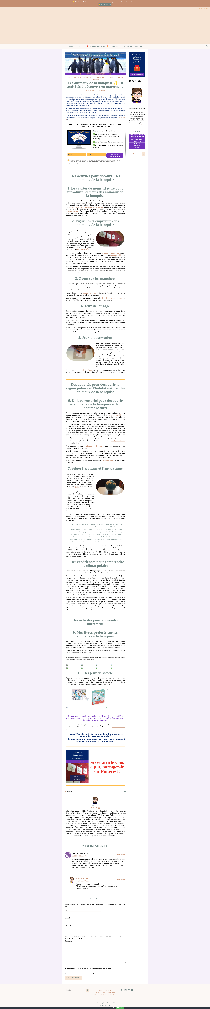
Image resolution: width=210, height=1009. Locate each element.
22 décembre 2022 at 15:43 (80, 856)
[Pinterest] (136, 81)
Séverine (69, 791)
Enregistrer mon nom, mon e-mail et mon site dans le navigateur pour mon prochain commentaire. (93, 937)
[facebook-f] (199, 8)
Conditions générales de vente (105, 994)
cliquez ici (138, 125)
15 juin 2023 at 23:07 (82, 881)
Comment (68, 941)
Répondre (121, 854)
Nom (67, 910)
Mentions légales (105, 990)
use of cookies (112, 1007)
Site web (68, 926)
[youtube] (207, 8)
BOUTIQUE (116, 46)
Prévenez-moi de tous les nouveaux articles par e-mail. (85, 974)
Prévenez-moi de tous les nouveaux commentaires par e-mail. (88, 969)
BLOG (79, 46)
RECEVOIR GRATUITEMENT (114, 155)
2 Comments (101, 90)
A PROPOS (128, 46)
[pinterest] (204, 8)
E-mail (67, 918)
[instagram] (201, 8)
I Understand (120, 1007)
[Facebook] (130, 81)
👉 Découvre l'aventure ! (105, 4)
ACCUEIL (71, 46)
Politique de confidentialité (105, 992)
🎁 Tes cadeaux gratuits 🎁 (97, 46)
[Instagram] (133, 81)
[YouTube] (139, 81)
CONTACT (138, 46)
